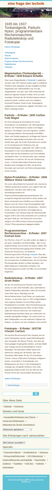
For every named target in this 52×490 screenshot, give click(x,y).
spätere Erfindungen (12, 379)
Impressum (18, 406)
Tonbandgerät (10, 53)
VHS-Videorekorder (35, 456)
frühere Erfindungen (12, 47)
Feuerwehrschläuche (12, 452)
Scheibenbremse (30, 452)
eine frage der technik (26, 3)
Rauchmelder (40, 460)
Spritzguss (44, 452)
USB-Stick (29, 464)
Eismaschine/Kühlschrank (14, 456)
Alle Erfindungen (13, 385)
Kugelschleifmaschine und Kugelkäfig (17, 460)
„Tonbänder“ (31, 80)
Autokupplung (8, 467)
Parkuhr (8, 56)
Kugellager (18, 464)
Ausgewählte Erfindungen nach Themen (20, 417)
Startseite (8, 406)
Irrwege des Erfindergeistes (13, 421)
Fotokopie (8, 67)
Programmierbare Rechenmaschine (19, 61)
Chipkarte (40, 464)
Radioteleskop (10, 64)
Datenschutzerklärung (17, 480)
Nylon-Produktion (11, 58)
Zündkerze (7, 464)
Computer (33, 254)
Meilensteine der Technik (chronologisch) (19, 425)
